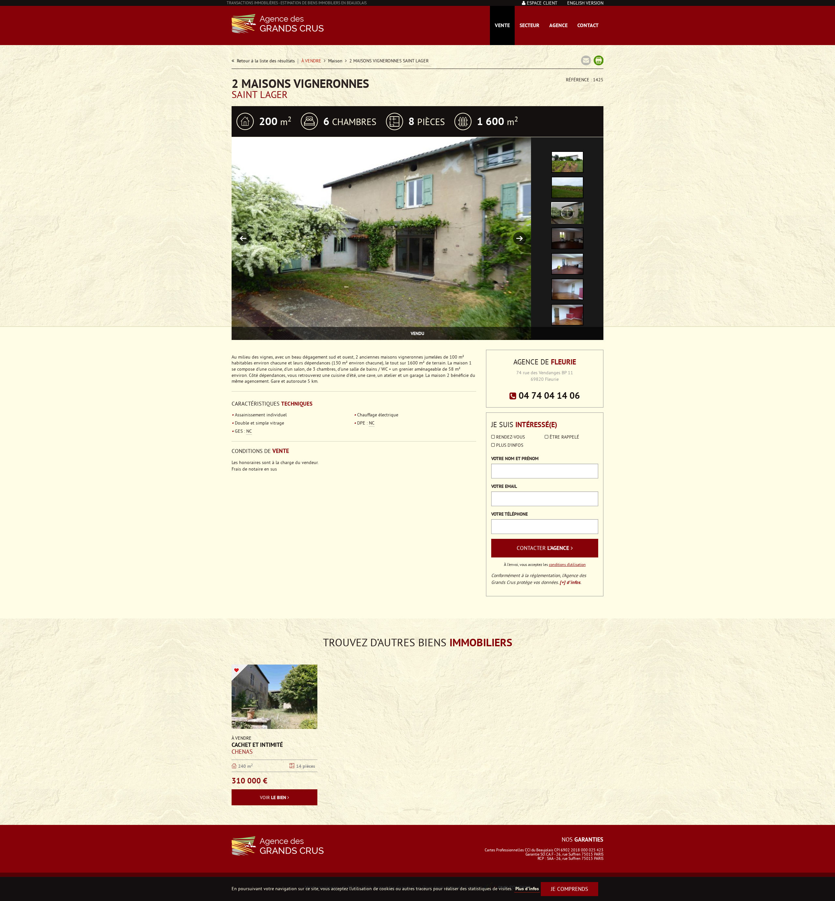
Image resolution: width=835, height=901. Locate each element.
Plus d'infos (509, 445)
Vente (502, 25)
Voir (273, 798)
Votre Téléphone (509, 514)
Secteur (529, 25)
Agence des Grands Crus (278, 23)
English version (585, 3)
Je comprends (569, 889)
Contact (588, 25)
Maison (335, 61)
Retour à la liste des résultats (264, 61)
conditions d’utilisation (567, 565)
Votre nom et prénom (515, 458)
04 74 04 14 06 (548, 395)
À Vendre (311, 61)
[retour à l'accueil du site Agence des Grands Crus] (306, 846)
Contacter (543, 548)
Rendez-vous (510, 437)
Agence (558, 25)
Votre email (504, 486)
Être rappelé (563, 437)
